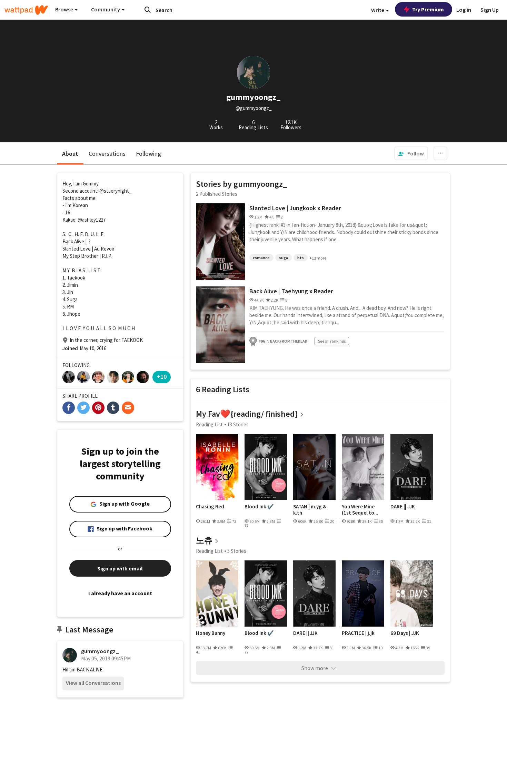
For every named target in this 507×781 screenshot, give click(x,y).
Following (148, 154)
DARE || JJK (402, 507)
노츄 (204, 540)
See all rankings (332, 341)
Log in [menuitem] (463, 9)
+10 (162, 377)
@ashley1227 (92, 219)
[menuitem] (411, 153)
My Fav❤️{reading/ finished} (247, 413)
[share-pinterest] (98, 408)
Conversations (107, 154)
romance (261, 257)
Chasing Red (210, 507)
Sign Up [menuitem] (489, 9)
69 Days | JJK (404, 633)
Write (378, 10)
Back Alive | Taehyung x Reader (291, 291)
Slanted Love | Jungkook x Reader (295, 208)
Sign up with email (120, 568)
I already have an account (120, 593)
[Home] (26, 10)
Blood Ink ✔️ (259, 507)
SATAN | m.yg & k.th (309, 510)
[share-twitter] (83, 408)
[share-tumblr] (113, 408)
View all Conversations (93, 682)
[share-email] (128, 408)
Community (106, 9)
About (70, 154)
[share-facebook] (68, 408)
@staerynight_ (115, 190)
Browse (64, 9)
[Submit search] (147, 9)
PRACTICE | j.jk (358, 633)
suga (283, 257)
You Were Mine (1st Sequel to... (360, 510)
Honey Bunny (210, 633)
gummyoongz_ (100, 651)
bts (300, 257)
